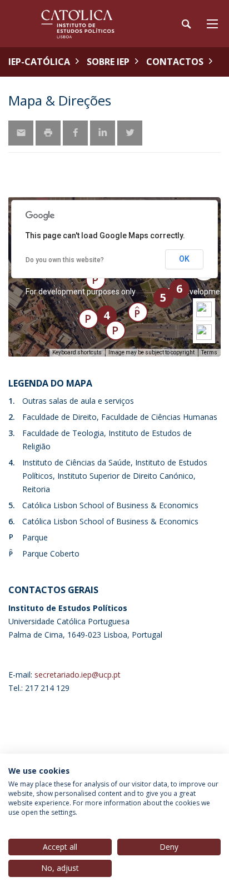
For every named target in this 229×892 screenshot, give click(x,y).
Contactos (174, 62)
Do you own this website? (65, 260)
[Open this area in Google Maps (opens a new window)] (29, 349)
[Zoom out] (204, 332)
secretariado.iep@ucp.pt (77, 674)
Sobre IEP (108, 62)
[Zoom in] (204, 309)
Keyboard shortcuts (77, 352)
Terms (209, 352)
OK (184, 258)
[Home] (77, 23)
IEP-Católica (39, 62)
